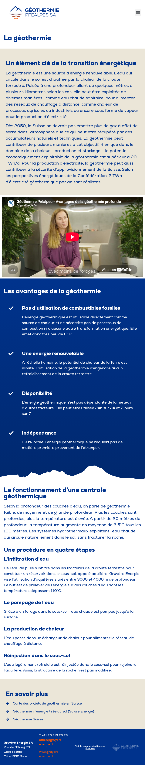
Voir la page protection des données (90, 747)
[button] (138, 12)
